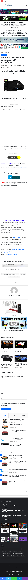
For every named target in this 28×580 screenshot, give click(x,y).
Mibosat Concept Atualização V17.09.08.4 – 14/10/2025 (21, 364)
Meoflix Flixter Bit (14, 277)
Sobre (10, 571)
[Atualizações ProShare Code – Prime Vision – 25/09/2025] (5, 440)
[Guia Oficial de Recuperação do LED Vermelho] (23, 525)
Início (3, 52)
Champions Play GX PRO (6, 553)
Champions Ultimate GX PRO (18, 553)
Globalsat (17, 555)
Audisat (19, 548)
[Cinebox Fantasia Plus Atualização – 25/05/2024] (4, 483)
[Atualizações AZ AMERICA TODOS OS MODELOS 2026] (7, 344)
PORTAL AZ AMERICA (7, 65)
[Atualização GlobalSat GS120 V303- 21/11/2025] (14, 532)
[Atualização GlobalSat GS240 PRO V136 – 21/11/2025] (23, 539)
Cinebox (3, 555)
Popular (4, 415)
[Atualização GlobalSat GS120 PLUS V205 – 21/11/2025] (5, 530)
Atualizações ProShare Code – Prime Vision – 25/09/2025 (17, 439)
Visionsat (17, 557)
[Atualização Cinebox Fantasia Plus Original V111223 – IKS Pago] (5, 433)
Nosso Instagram (8, 251)
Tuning (13, 557)
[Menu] (1, 5)
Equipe (13, 571)
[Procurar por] (26, 5)
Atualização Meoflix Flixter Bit (10, 274)
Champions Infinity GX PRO (18, 551)
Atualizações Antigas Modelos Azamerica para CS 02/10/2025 (17, 420)
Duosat (8, 555)
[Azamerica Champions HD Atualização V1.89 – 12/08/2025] (5, 426)
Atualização (7, 52)
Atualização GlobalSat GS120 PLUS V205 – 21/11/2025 (14, 1)
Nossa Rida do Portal (12, 254)
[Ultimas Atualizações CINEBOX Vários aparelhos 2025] (21, 344)
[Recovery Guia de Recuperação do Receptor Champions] (5, 444)
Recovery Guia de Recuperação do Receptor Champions (18, 444)
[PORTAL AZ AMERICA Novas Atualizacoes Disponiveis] (8, 5)
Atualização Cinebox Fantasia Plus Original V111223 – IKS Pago (18, 431)
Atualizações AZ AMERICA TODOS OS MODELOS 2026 (7, 349)
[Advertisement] (14, 23)
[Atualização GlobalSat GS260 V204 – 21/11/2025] (5, 539)
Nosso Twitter (7, 252)
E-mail (2, 398)
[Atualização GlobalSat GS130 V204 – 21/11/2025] (14, 539)
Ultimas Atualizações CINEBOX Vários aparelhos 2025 (20, 350)
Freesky (12, 555)
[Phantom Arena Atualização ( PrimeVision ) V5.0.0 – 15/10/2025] (7, 358)
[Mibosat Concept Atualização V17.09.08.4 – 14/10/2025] (21, 358)
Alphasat (3, 548)
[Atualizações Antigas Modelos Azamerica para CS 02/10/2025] (5, 421)
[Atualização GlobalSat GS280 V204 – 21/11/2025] (23, 530)
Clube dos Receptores (17, 237)
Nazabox (22, 555)
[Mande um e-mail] (11, 65)
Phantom (3, 557)
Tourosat (8, 557)
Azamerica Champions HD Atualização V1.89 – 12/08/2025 (17, 425)
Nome (2, 393)
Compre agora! (19, 571)
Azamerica (4, 551)
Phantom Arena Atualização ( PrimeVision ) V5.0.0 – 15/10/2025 (7, 364)
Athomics (14, 548)
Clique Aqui (24, 167)
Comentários (23, 415)
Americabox (9, 548)
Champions (9, 551)
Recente (13, 415)
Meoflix (23, 274)
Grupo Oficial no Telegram (17, 249)
